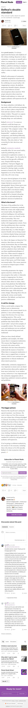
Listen (24, 21)
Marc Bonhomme (12, 664)
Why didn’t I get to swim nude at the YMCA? (9, 658)
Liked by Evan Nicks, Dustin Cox (12, 546)
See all (4, 681)
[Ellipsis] (26, 545)
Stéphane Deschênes (13, 651)
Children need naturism (9, 646)
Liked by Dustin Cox (10, 604)
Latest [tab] (7, 641)
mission (9, 122)
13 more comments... (6, 634)
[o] (24, 648)
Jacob (6, 545)
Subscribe (19, 2)
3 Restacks (19, 485)
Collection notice (22, 700)
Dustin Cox (7, 20)
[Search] (25, 641)
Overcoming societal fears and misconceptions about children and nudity (9, 648)
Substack (8, 706)
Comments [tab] (5, 527)
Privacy (13, 700)
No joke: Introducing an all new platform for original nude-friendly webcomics (9, 672)
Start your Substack (10, 703)
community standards (13, 148)
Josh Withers (15, 402)
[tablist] (8, 526)
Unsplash (14, 48)
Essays (3, 7)
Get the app (20, 703)
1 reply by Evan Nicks (11, 597)
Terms (16, 700)
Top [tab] (3, 641)
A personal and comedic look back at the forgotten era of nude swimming (10, 661)
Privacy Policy (14, 479)
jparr (6, 603)
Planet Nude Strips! (7, 670)
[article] (14, 649)
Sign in (24, 2)
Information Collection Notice (17, 478)
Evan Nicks (10, 675)
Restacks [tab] (11, 527)
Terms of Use (21, 476)
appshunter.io (15, 47)
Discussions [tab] (13, 641)
